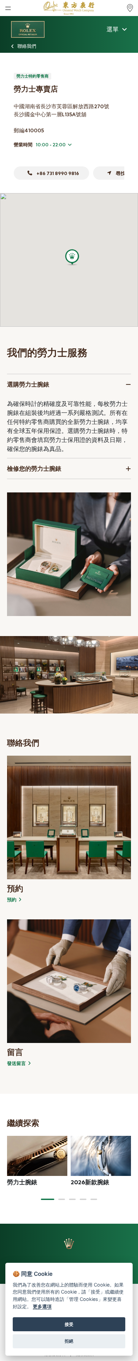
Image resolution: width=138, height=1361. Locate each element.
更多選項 (42, 1306)
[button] (47, 1199)
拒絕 (69, 1341)
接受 (69, 1324)
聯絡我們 (26, 46)
